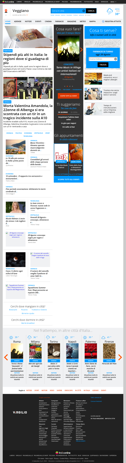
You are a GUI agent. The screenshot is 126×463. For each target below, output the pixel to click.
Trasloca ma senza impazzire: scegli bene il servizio (111, 92)
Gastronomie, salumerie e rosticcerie (68, 433)
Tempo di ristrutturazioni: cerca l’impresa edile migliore (110, 108)
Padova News (10, 181)
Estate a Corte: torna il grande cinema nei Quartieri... (72, 367)
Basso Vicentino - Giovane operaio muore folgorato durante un (37, 146)
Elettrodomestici (44, 405)
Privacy (56, 458)
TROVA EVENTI (80, 441)
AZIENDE (17, 21)
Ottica (53, 418)
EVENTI (38, 21)
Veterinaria (54, 441)
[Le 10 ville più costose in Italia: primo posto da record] (16, 147)
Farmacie (54, 426)
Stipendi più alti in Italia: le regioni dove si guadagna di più (26, 58)
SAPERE (59, 390)
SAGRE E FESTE (76, 162)
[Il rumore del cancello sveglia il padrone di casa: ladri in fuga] (40, 255)
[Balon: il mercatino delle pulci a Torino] (54, 351)
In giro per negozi (68, 123)
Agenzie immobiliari (79, 420)
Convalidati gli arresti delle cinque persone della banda (39, 162)
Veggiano (21, 10)
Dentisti (53, 435)
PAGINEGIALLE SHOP (52, 1)
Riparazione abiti (56, 416)
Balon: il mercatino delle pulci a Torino (54, 366)
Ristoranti (13, 310)
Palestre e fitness (69, 403)
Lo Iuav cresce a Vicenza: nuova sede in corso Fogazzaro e (40, 205)
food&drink (77, 89)
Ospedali (54, 428)
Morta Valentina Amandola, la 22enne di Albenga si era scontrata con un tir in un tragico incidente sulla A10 (28, 111)
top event (66, 89)
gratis (58, 89)
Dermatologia (68, 419)
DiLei (7, 226)
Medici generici (56, 432)
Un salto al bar (68, 127)
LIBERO (19, 1)
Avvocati (78, 418)
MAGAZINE (71, 21)
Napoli (72, 341)
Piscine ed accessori (67, 405)
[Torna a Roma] (17, 351)
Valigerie (54, 410)
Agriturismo (79, 439)
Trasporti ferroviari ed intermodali (43, 432)
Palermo (91, 341)
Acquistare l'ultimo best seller (68, 118)
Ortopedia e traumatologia (55, 438)
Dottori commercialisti (80, 415)
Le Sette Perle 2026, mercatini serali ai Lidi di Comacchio (68, 71)
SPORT (47, 133)
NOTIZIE (28, 21)
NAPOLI (63, 15)
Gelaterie (66, 443)
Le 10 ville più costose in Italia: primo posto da (15, 160)
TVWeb (32, 152)
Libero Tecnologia (11, 276)
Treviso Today (34, 224)
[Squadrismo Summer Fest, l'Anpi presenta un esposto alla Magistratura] (15, 287)
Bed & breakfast (28, 323)
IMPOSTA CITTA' (110, 418)
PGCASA (65, 1)
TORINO (75, 15)
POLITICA (19, 133)
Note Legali (49, 458)
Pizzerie (24, 310)
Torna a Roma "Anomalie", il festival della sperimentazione (17, 367)
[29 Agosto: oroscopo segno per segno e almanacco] (15, 235)
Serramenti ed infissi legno (43, 413)
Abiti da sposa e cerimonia (56, 420)
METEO (83, 21)
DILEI (97, 1)
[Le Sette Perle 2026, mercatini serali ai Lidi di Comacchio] (68, 48)
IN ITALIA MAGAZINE (97, 418)
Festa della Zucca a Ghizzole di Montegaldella (75, 167)
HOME (7, 21)
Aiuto (86, 458)
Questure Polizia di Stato (38, 167)
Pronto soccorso (56, 430)
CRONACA (7, 102)
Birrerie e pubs (28, 313)
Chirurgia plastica (69, 421)
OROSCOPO (69, 390)
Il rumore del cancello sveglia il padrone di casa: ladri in (39, 273)
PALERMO (69, 15)
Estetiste (66, 414)
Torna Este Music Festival (61, 166)
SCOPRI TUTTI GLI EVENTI (68, 96)
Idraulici (41, 406)
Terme (66, 408)
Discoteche (79, 434)
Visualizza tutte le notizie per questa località (17, 377)
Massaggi (66, 416)
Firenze (109, 341)
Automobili (42, 443)
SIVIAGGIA (104, 1)
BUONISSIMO (104, 455)
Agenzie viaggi (43, 428)
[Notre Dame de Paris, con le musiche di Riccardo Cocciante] (91, 351)
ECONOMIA (28, 133)
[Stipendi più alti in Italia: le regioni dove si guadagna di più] (28, 40)
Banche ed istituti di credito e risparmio (81, 404)
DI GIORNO (63, 112)
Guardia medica (56, 434)
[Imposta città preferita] (6, 11)
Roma (17, 341)
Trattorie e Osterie (39, 310)
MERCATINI (68, 64)
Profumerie (67, 418)
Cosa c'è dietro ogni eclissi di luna (14, 272)
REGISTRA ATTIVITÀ (113, 21)
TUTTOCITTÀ (88, 1)
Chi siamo (41, 458)
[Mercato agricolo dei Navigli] (35, 351)
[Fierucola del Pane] (109, 351)
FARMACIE (59, 21)
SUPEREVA (113, 455)
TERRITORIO (8, 51)
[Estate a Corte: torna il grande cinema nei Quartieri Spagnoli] (72, 351)
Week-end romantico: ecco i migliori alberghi (111, 77)
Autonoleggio (43, 435)
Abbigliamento (56, 403)
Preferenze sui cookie (77, 458)
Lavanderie (54, 414)
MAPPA (92, 21)
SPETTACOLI (61, 162)
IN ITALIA (87, 15)
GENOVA (81, 15)
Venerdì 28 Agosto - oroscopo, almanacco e (39, 219)
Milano (35, 341)
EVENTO (17, 361)
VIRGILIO (27, 1)
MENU (112, 2)
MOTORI (44, 390)
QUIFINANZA (94, 455)
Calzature (54, 408)
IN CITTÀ (78, 390)
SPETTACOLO (38, 133)
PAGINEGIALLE (38, 1)
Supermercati (68, 426)
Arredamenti (43, 403)
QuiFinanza (9, 165)
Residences (79, 437)
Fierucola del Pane (109, 363)
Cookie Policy (64, 458)
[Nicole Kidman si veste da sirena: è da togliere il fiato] (15, 206)
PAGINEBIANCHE (75, 1)
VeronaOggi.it (10, 194)
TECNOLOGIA (28, 136)
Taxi (40, 426)
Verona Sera (32, 242)
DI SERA (74, 112)
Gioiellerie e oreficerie (55, 405)
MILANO (57, 15)
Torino (54, 341)
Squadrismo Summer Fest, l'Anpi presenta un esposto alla (38, 290)
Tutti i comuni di (96, 397)
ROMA (52, 15)
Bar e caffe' (79, 430)
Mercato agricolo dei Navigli (35, 364)
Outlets (53, 412)
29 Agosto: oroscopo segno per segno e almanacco (36, 237)
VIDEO (52, 390)
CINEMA (48, 21)
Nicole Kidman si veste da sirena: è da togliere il (15, 221)
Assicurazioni (80, 408)
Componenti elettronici (43, 420)
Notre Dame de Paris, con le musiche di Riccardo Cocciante (91, 368)
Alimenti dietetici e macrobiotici (69, 429)
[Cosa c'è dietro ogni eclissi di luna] (15, 260)
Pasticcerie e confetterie (67, 440)
